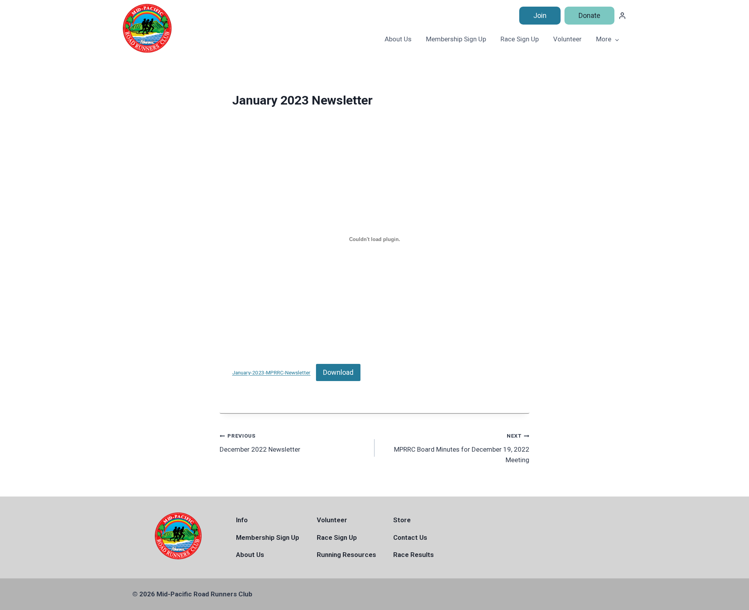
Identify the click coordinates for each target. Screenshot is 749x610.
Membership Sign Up (456, 39)
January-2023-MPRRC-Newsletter (271, 373)
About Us (398, 39)
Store (402, 520)
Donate (589, 15)
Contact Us (410, 537)
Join (540, 15)
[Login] (622, 16)
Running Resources (346, 555)
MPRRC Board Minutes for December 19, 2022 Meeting (461, 448)
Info (242, 520)
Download (338, 372)
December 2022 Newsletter (260, 443)
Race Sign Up (520, 39)
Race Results (413, 555)
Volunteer (567, 39)
